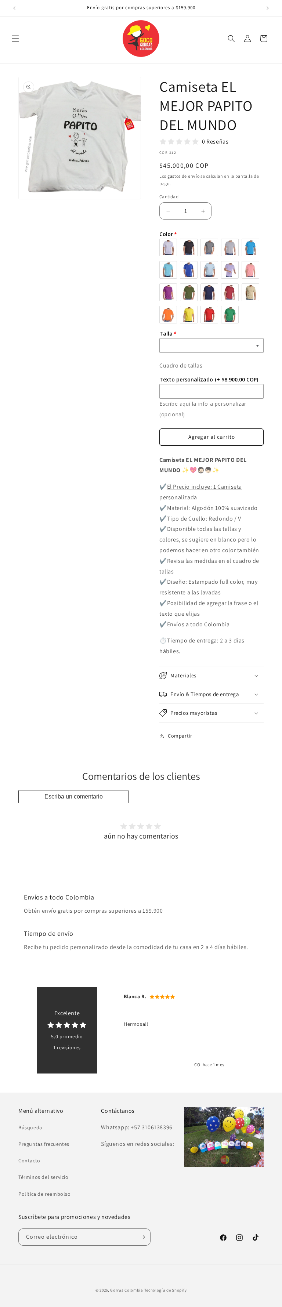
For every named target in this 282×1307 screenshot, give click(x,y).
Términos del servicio (43, 1177)
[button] (15, 38)
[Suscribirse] (142, 1237)
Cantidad (168, 196)
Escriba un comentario (73, 796)
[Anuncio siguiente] (268, 8)
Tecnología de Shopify (165, 1290)
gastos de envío (183, 176)
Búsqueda (30, 1127)
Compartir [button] (180, 735)
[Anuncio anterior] (14, 8)
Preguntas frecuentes (43, 1144)
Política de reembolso (44, 1194)
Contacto (29, 1160)
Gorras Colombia (126, 1290)
